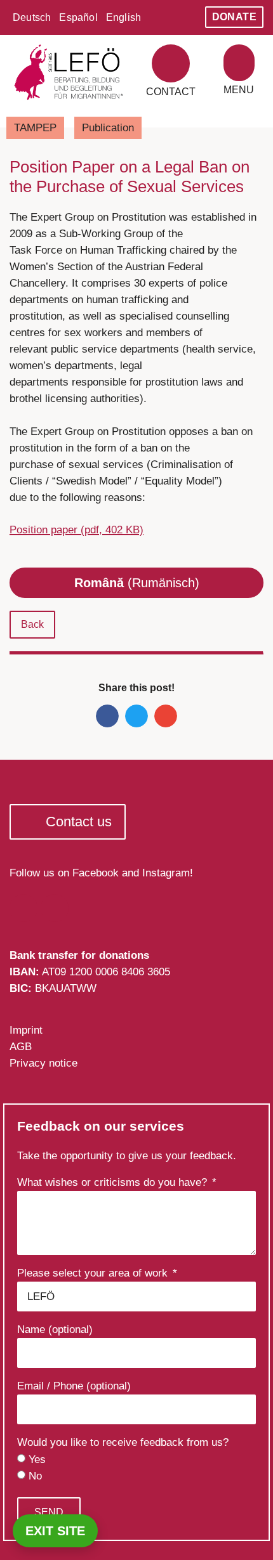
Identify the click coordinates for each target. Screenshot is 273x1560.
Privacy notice (43, 1063)
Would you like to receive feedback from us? (123, 1442)
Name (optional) (55, 1330)
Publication (108, 128)
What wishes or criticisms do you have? (113, 1182)
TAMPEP (35, 128)
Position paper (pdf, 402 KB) (76, 530)
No (35, 1476)
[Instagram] (55, 908)
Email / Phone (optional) (74, 1386)
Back (32, 624)
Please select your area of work (94, 1273)
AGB (21, 1047)
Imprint (26, 1030)
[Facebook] (23, 908)
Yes (37, 1459)
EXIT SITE (55, 1531)
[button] (239, 63)
